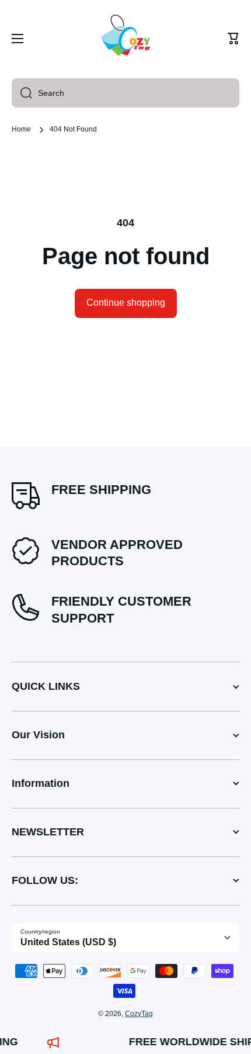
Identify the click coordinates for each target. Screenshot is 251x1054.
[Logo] (125, 39)
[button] (233, 38)
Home (21, 129)
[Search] (22, 93)
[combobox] (125, 93)
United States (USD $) (68, 942)
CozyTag (139, 1014)
